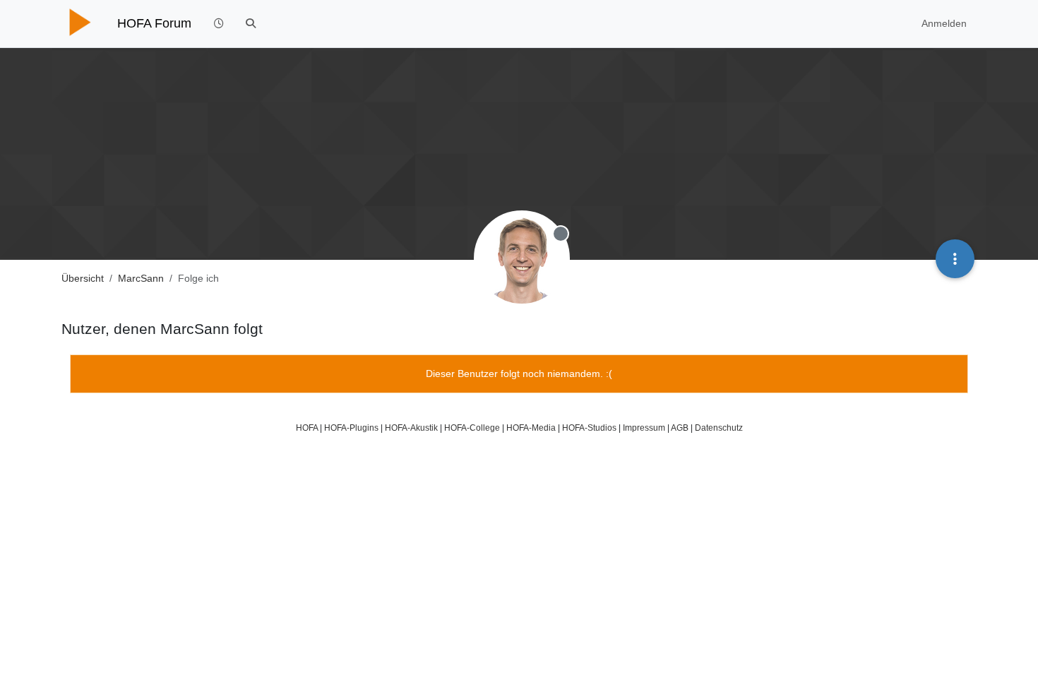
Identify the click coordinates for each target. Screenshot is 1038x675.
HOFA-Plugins (351, 427)
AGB (679, 427)
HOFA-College (472, 427)
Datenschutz (719, 427)
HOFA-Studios (589, 427)
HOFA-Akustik (411, 427)
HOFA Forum (154, 23)
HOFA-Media (531, 427)
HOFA (307, 427)
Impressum (644, 427)
